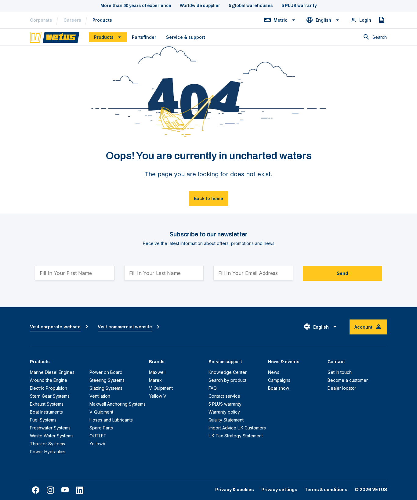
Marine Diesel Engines (52, 372)
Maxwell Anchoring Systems (117, 404)
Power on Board (105, 372)
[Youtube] (65, 490)
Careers (72, 20)
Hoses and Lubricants (111, 419)
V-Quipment (101, 411)
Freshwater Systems (50, 427)
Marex (155, 380)
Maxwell (157, 372)
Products (102, 20)
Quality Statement (226, 419)
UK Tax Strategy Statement (236, 435)
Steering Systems (107, 380)
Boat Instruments (46, 411)
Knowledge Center (228, 372)
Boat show (278, 388)
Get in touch (340, 372)
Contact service (224, 396)
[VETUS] (54, 36)
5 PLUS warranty (225, 404)
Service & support (185, 37)
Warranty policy (224, 411)
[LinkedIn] (79, 490)
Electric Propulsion (48, 388)
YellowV (97, 443)
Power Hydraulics (47, 451)
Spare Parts (101, 427)
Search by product (227, 380)
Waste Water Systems (52, 435)
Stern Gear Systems (50, 396)
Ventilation (99, 396)
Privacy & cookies (234, 489)
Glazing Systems (105, 388)
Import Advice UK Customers (237, 427)
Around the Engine (48, 380)
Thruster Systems (47, 443)
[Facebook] (35, 490)
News (273, 372)
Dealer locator (342, 388)
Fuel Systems (43, 419)
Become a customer (348, 380)
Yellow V (157, 396)
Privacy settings (279, 489)
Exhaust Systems (46, 404)
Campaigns (279, 380)
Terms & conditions (326, 489)
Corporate (41, 20)
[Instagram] (50, 490)
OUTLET (98, 435)
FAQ (213, 388)
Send (342, 273)
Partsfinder (144, 37)
